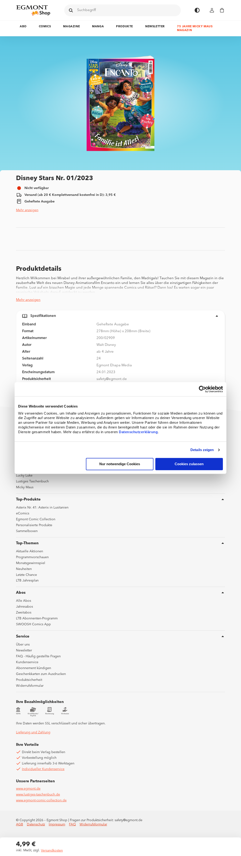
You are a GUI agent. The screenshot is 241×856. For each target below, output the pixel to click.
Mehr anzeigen (27, 210)
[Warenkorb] (222, 10)
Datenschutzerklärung (138, 432)
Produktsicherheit (29, 680)
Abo (23, 26)
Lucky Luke (24, 475)
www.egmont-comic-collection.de (41, 800)
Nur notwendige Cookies (119, 464)
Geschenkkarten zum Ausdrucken (41, 674)
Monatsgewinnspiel (30, 563)
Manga (98, 26)
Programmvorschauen (32, 557)
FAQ (72, 824)
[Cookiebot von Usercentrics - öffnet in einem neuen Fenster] (202, 389)
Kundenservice (27, 662)
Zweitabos (23, 612)
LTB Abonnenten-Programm (37, 618)
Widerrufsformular (30, 685)
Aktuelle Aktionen (29, 551)
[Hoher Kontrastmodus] (197, 10)
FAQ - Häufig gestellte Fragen (38, 656)
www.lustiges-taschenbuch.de (38, 794)
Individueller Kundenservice (43, 769)
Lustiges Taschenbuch (32, 481)
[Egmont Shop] (33, 10)
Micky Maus (24, 487)
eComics (22, 513)
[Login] (212, 10)
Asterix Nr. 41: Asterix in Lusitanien (42, 507)
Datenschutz (36, 824)
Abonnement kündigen (33, 668)
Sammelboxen (27, 531)
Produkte (124, 26)
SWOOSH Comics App (33, 624)
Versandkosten (52, 850)
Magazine (71, 26)
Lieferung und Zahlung (33, 732)
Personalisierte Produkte (34, 525)
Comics (45, 26)
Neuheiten (24, 569)
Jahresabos (24, 606)
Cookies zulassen (189, 464)
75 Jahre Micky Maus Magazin (195, 28)
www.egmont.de (28, 788)
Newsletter (155, 26)
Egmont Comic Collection (35, 519)
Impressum (57, 824)
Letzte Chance (26, 575)
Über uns (23, 644)
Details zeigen (202, 450)
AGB (19, 824)
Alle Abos (23, 600)
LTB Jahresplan (27, 580)
